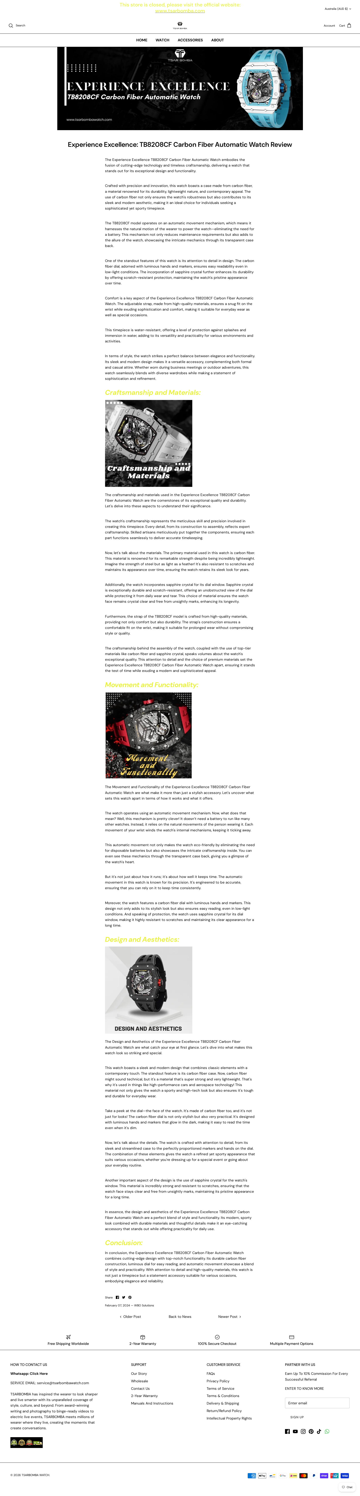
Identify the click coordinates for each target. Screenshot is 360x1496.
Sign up (297, 1417)
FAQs (211, 1373)
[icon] (327, 1431)
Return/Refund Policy (224, 1410)
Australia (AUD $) (336, 9)
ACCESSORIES (190, 40)
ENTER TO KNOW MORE (304, 1388)
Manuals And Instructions (152, 1403)
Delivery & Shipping (223, 1403)
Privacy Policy (218, 1381)
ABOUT (217, 40)
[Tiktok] (319, 1431)
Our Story (139, 1373)
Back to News (180, 1316)
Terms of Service (220, 1388)
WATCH (162, 40)
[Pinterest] (311, 1431)
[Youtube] (295, 1431)
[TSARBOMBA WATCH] (180, 25)
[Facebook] (287, 1431)
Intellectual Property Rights (229, 1418)
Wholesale (139, 1381)
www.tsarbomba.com (180, 10)
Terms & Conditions (223, 1396)
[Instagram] (303, 1431)
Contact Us (140, 1388)
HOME (141, 40)
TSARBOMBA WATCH (35, 1475)
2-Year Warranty (144, 1396)
